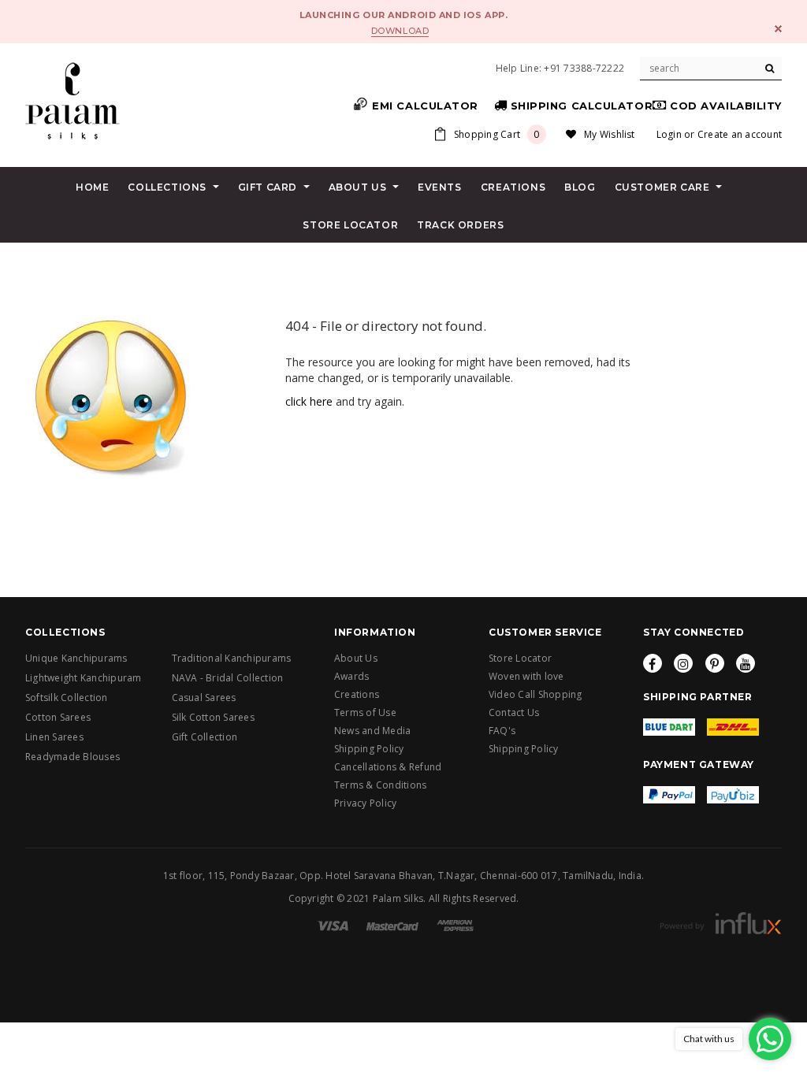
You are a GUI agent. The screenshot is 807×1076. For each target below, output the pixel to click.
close (778, 28)
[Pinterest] (714, 663)
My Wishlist (609, 134)
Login (669, 134)
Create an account (739, 134)
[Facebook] (652, 663)
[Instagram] (683, 663)
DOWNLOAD (400, 30)
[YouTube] (745, 663)
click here (309, 401)
